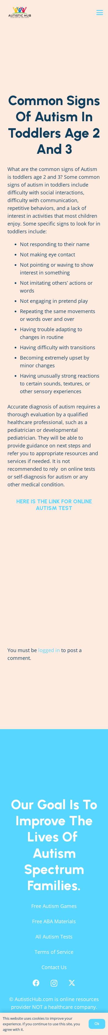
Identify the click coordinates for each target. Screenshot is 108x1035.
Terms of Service (54, 952)
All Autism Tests (54, 936)
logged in (49, 650)
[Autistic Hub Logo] (32, 12)
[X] (71, 983)
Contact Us (54, 967)
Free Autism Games (54, 906)
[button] (99, 12)
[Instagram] (54, 983)
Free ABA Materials (54, 921)
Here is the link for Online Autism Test (54, 504)
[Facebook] (36, 982)
